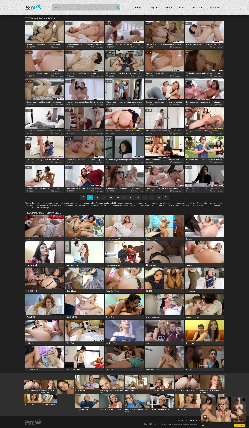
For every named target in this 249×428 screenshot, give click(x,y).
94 (159, 197)
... (152, 197)
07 (131, 197)
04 (111, 197)
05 (118, 197)
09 (145, 197)
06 (124, 197)
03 (104, 197)
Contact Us (182, 420)
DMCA (191, 420)
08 (138, 197)
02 (97, 197)
